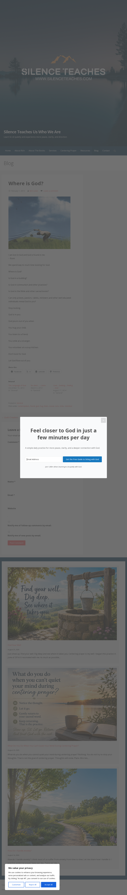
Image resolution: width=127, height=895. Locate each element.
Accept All (48, 884)
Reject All (32, 884)
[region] (32, 877)
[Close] (103, 420)
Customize (16, 884)
